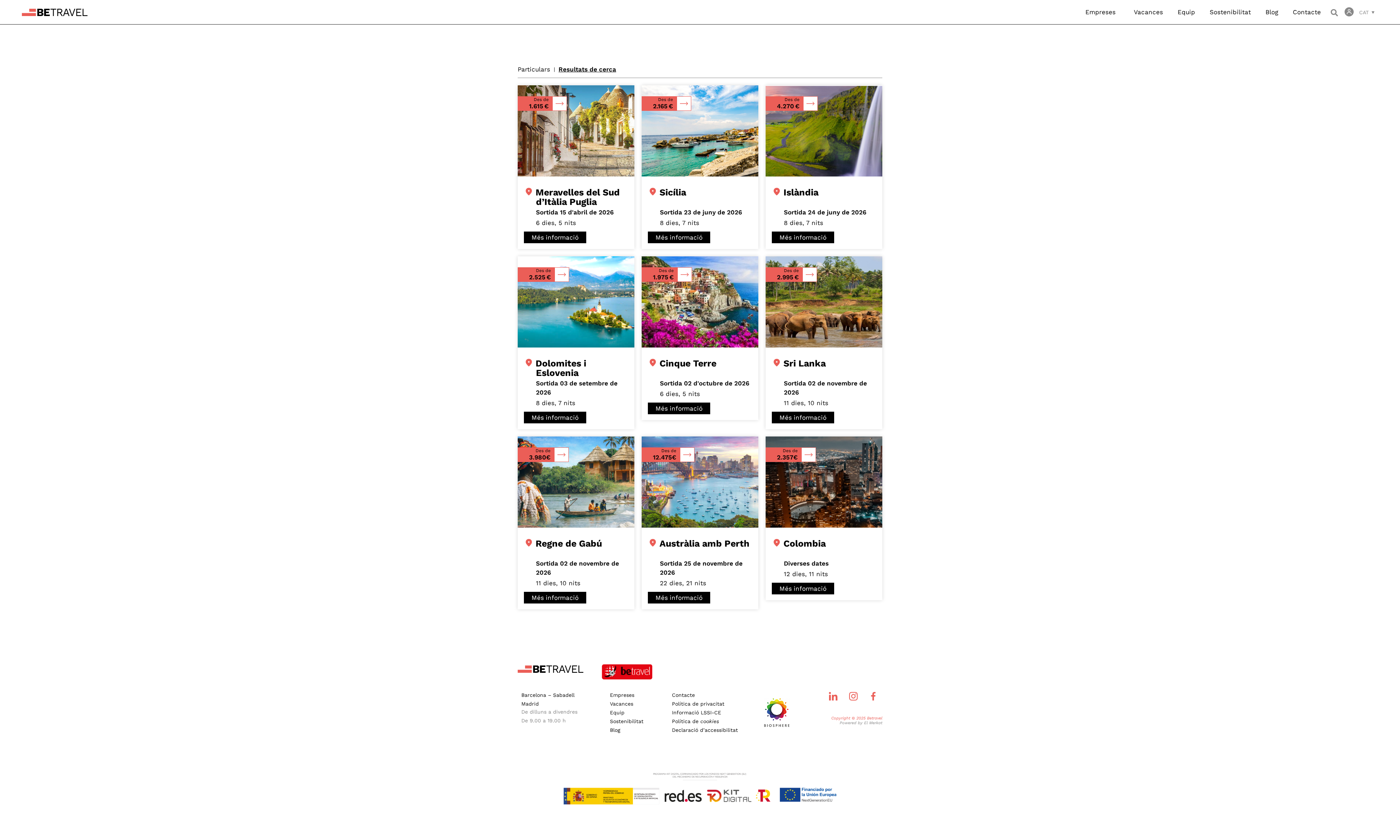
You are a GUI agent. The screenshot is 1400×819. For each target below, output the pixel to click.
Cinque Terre (688, 363)
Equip (1186, 12)
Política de (695, 721)
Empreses (1100, 12)
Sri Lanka (805, 363)
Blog (1271, 12)
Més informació (555, 237)
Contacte (1307, 12)
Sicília (673, 192)
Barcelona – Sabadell (548, 695)
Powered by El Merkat (861, 723)
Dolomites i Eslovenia (561, 368)
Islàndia (801, 192)
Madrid (530, 704)
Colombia (805, 543)
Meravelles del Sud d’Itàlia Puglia (578, 197)
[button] (1334, 13)
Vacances (1148, 12)
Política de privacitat (698, 704)
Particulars (534, 69)
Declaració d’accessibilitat (705, 730)
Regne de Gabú (569, 543)
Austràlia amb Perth (705, 543)
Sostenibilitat (1230, 12)
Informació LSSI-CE (696, 712)
